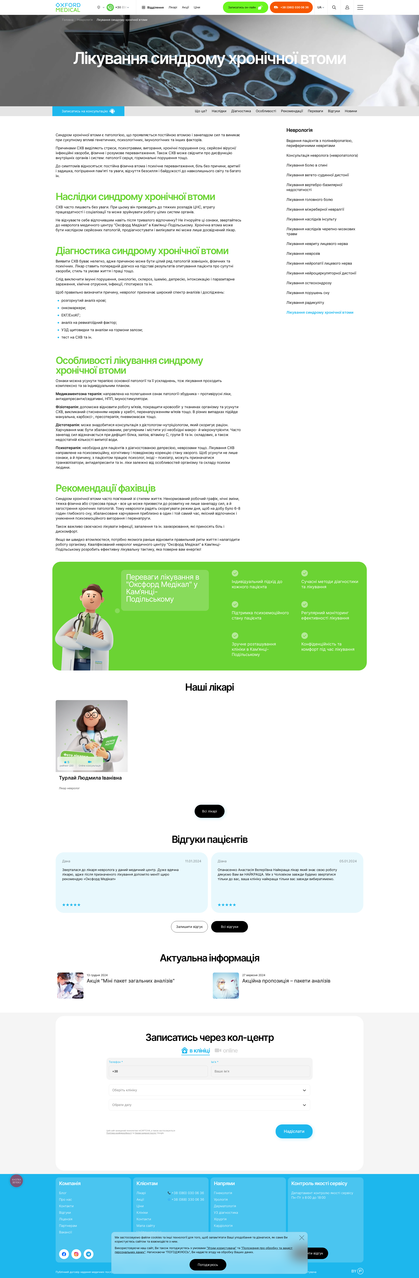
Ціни (197, 7)
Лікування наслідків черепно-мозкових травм (320, 231)
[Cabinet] (347, 7)
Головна (67, 19)
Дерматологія (225, 1206)
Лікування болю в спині (306, 165)
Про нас (65, 1199)
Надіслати (294, 1131)
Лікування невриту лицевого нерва (317, 244)
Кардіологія (223, 1226)
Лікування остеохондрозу (309, 283)
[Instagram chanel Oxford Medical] (76, 1254)
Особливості (266, 111)
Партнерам (68, 1226)
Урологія (221, 1199)
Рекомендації (292, 111)
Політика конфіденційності (119, 1133)
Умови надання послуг (146, 1133)
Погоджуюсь (208, 1265)
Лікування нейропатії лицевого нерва (319, 263)
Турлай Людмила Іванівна (90, 778)
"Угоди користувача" (221, 1248)
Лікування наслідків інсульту (311, 219)
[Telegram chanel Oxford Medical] (88, 1254)
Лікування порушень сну (307, 293)
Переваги (315, 111)
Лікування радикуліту (305, 302)
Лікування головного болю (309, 199)
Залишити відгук (189, 927)
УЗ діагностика (226, 1213)
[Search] (334, 7)
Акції (185, 7)
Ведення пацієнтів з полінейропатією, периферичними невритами (319, 143)
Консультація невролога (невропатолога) (322, 155)
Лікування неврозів (303, 253)
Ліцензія (65, 1219)
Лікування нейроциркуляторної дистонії (321, 273)
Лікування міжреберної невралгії (315, 209)
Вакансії (65, 1232)
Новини (351, 111)
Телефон (116, 1062)
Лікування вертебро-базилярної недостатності (314, 187)
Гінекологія (223, 1193)
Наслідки (219, 111)
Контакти (66, 1206)
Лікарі (173, 7)
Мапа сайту (146, 1226)
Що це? (201, 111)
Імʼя (215, 1062)
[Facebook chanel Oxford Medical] (64, 1254)
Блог (63, 1193)
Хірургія (220, 1219)
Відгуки (334, 111)
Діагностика (241, 111)
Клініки (142, 1213)
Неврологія (85, 19)
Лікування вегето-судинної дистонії (317, 175)
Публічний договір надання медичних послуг (85, 1272)
